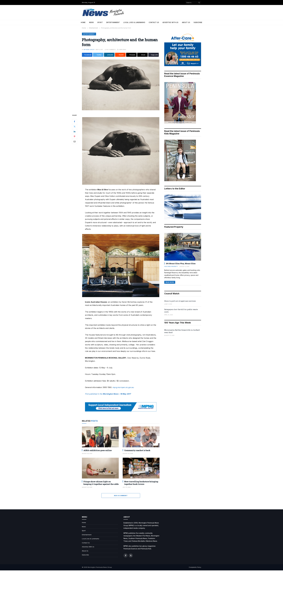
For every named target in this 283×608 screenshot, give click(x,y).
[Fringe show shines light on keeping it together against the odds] (100, 468)
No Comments (111, 49)
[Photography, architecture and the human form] (121, 85)
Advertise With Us (170, 22)
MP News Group (89, 49)
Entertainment (113, 22)
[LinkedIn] (74, 131)
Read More (170, 282)
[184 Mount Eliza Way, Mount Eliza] (182, 247)
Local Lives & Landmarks (134, 22)
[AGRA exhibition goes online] (100, 436)
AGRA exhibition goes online (97, 450)
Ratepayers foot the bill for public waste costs (181, 310)
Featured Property (171, 266)
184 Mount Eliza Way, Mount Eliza (180, 263)
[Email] (74, 141)
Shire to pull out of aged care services (180, 301)
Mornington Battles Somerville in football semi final (182, 331)
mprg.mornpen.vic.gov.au (123, 387)
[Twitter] (74, 126)
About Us (186, 22)
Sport (100, 22)
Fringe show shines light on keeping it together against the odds (101, 482)
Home (83, 22)
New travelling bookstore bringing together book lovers (141, 482)
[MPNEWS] (103, 12)
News (91, 22)
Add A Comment (120, 495)
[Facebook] (74, 121)
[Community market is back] (141, 436)
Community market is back (137, 450)
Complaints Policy (195, 567)
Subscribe (198, 22)
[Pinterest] (74, 136)
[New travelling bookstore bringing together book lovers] (141, 468)
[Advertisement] (141, 589)
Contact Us (154, 22)
